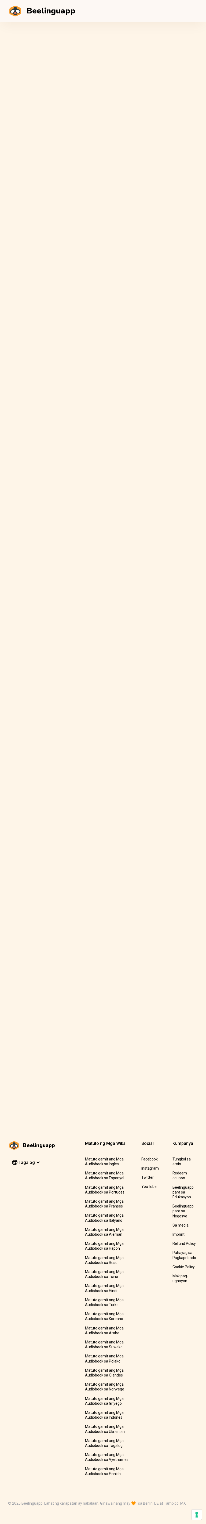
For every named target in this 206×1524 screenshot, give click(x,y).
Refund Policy (184, 1243)
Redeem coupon (179, 1175)
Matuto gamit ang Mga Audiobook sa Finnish (104, 1471)
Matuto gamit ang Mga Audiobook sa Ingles (104, 1161)
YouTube (149, 1186)
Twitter (147, 1177)
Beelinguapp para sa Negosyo (183, 1211)
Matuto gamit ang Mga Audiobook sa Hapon (104, 1245)
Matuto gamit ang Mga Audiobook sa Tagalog (104, 1443)
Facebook (149, 1159)
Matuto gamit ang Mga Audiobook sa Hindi (104, 1288)
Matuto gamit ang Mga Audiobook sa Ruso (104, 1260)
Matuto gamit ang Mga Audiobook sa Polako (104, 1358)
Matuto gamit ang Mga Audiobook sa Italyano (104, 1217)
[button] (184, 11)
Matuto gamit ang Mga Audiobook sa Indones (104, 1414)
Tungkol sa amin (181, 1161)
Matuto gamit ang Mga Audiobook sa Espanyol (104, 1175)
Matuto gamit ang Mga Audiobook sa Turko (104, 1302)
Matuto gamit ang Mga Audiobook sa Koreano (104, 1316)
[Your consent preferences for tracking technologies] (197, 1514)
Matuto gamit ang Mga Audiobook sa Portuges (104, 1189)
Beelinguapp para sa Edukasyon (183, 1192)
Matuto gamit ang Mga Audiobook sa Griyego (104, 1401)
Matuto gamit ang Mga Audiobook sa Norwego (104, 1386)
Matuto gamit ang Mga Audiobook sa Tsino (104, 1274)
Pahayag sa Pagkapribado (184, 1255)
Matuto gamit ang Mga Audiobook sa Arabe (104, 1330)
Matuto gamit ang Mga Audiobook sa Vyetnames (106, 1457)
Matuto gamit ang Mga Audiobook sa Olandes (104, 1372)
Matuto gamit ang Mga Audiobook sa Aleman (104, 1232)
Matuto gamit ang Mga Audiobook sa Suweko (104, 1344)
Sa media (180, 1225)
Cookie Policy (183, 1267)
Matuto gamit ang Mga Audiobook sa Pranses (104, 1203)
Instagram (150, 1168)
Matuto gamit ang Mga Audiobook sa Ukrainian (105, 1428)
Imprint (178, 1234)
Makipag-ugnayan (180, 1278)
